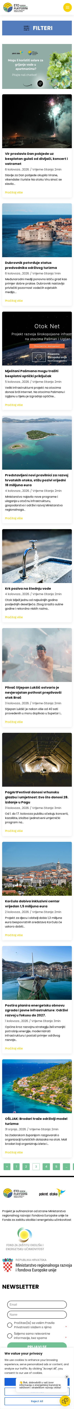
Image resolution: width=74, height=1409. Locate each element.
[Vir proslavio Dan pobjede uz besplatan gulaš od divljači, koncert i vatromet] (37, 121)
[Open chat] (65, 1401)
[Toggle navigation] (67, 7)
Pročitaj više (14, 192)
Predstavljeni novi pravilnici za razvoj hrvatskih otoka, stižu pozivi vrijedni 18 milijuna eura (36, 480)
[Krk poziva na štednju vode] (37, 556)
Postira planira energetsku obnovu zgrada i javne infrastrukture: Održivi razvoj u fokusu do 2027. (36, 1010)
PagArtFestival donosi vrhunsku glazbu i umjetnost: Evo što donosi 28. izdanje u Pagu (36, 797)
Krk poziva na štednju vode (28, 588)
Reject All (37, 1401)
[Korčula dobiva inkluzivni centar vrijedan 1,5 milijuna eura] (37, 869)
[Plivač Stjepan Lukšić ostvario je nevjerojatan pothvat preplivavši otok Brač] (37, 655)
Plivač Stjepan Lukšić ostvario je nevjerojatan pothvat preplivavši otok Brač (33, 692)
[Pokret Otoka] (15, 7)
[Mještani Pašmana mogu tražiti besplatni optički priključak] (37, 338)
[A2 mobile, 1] (37, 66)
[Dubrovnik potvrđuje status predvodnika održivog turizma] (37, 230)
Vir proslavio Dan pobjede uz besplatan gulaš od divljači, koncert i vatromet (36, 158)
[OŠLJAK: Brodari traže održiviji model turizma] (37, 1086)
